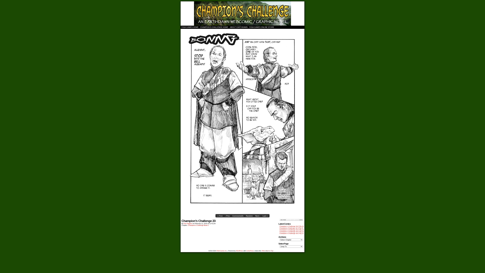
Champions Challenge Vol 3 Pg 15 (291, 228)
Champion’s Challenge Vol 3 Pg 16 (292, 226)
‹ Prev (227, 216)
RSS (263, 251)
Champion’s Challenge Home (214, 27)
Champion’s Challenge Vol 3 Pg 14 (292, 230)
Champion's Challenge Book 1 (198, 225)
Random (249, 216)
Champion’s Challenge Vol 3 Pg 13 (292, 232)
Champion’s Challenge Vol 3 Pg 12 (292, 233)
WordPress (239, 251)
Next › (257, 216)
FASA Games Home (189, 27)
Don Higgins (188, 223)
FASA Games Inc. (221, 251)
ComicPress (250, 251)
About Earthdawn (239, 27)
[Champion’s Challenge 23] (242, 212)
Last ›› (265, 216)
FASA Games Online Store (261, 27)
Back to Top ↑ (270, 251)
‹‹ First (220, 216)
